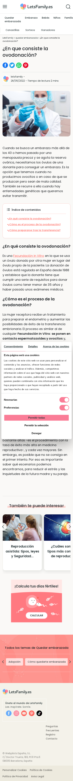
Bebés (45, 17)
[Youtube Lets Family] (24, 713)
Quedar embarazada (13, 19)
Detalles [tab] (33, 346)
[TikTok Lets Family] (39, 713)
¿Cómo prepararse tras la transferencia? (34, 230)
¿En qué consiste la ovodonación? (29, 218)
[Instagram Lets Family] (16, 713)
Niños (56, 17)
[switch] (64, 407)
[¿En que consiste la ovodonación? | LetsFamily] (36, 5)
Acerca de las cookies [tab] (56, 346)
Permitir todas (36, 417)
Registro (50, 734)
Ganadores (48, 30)
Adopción (14, 661)
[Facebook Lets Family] (9, 713)
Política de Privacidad (15, 776)
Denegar (37, 433)
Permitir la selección (36, 425)
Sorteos (30, 30)
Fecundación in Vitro (28, 256)
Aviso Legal (37, 776)
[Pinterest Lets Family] (31, 713)
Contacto (51, 738)
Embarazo (31, 17)
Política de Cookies (41, 770)
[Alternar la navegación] (5, 6)
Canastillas (12, 30)
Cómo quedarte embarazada (47, 661)
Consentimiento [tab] (13, 346)
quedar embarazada (26, 37)
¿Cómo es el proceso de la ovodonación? (34, 224)
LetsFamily (8, 37)
